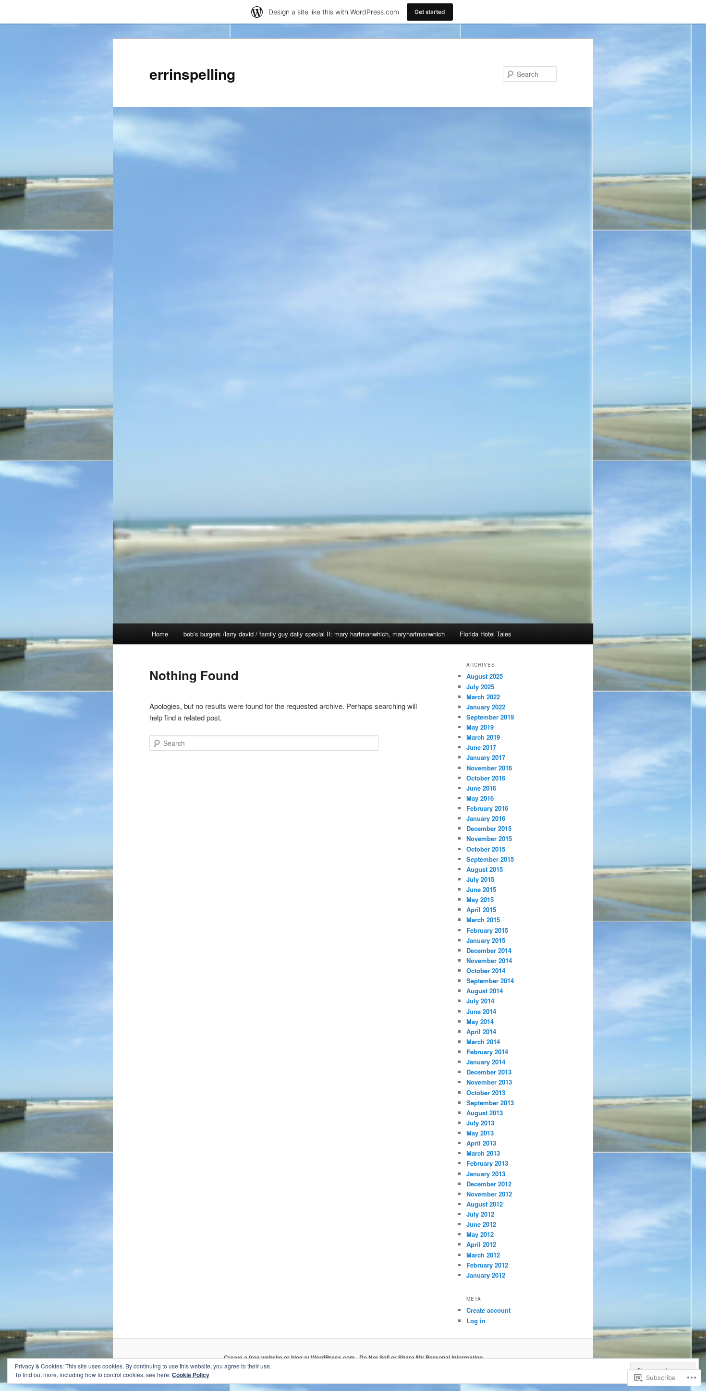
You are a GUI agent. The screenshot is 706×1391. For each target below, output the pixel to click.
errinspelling (192, 73)
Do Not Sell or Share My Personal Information (421, 1357)
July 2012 (480, 1214)
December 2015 (488, 828)
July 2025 (480, 686)
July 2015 (480, 879)
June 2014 (481, 1011)
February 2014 (487, 1051)
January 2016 (485, 818)
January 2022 (485, 706)
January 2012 (485, 1275)
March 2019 (483, 737)
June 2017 (481, 747)
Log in (476, 1320)
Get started (429, 11)
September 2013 (490, 1102)
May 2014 (480, 1021)
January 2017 (485, 757)
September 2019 (490, 716)
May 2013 (480, 1132)
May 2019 (480, 727)
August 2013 (484, 1112)
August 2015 (484, 869)
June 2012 (481, 1224)
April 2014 (481, 1031)
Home (160, 633)
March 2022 (483, 696)
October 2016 (485, 777)
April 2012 (481, 1244)
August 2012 (484, 1203)
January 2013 (485, 1173)
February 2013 (487, 1163)
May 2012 (480, 1234)
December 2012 (488, 1183)
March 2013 (483, 1153)
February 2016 (487, 808)
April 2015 (481, 909)
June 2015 (481, 889)
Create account (488, 1310)
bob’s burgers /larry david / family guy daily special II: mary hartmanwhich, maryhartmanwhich (314, 633)
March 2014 (483, 1041)
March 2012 (483, 1254)
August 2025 (484, 676)
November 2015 (489, 838)
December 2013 (488, 1071)
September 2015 (490, 859)
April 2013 (481, 1142)
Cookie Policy (190, 1374)
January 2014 (485, 1061)
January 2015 (485, 940)
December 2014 (488, 950)
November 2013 (489, 1081)
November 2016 (489, 767)
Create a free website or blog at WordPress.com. (290, 1357)
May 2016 (480, 798)
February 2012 (487, 1264)
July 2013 (480, 1122)
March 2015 (483, 919)
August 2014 (484, 990)
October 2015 (485, 849)
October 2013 (485, 1092)
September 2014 (490, 980)
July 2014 (480, 1000)
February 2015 (487, 930)
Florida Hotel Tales (485, 633)
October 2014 (485, 970)
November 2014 (489, 960)
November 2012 (489, 1193)
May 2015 (480, 899)
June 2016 (481, 788)
